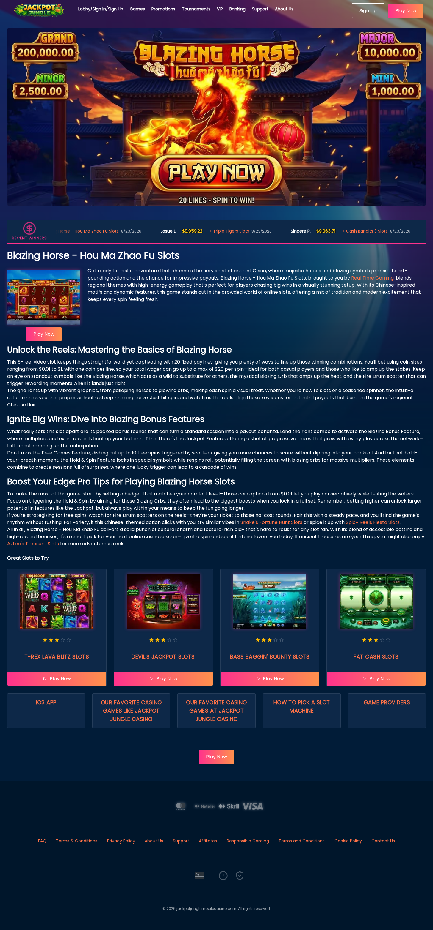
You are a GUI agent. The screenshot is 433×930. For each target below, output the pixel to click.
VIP (220, 9)
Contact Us (383, 841)
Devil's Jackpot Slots (163, 656)
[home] (39, 16)
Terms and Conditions (302, 841)
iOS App (46, 702)
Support (260, 9)
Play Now (405, 10)
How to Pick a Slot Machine (301, 706)
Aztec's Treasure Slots (33, 543)
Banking (237, 9)
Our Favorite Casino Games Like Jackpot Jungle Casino (131, 711)
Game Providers (387, 702)
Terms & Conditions (76, 841)
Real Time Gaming (372, 277)
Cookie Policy (348, 841)
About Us (284, 9)
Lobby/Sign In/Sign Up (100, 9)
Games (137, 9)
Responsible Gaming (248, 841)
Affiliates (208, 841)
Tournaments (196, 9)
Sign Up (368, 10)
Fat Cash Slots (376, 656)
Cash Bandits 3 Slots (336, 231)
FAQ (42, 841)
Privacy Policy (121, 841)
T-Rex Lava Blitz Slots (56, 656)
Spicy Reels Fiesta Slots (373, 522)
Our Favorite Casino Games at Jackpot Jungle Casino (216, 711)
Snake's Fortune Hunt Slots (271, 522)
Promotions (163, 9)
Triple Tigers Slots (200, 231)
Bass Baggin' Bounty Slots (269, 656)
